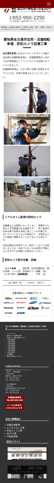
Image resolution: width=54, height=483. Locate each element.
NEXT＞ (41, 283)
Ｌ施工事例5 (11, 348)
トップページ (11, 333)
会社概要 (10, 354)
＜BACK (30, 283)
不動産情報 (12, 436)
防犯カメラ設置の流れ (14, 335)
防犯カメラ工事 (14, 430)
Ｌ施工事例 (10, 342)
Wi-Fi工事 (11, 433)
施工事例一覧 (15, 283)
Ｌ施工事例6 (11, 350)
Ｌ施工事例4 (11, 346)
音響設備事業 (13, 425)
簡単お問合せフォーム (14, 356)
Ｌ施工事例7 (11, 352)
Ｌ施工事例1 (11, 339)
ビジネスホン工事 (16, 428)
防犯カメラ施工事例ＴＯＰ (16, 337)
